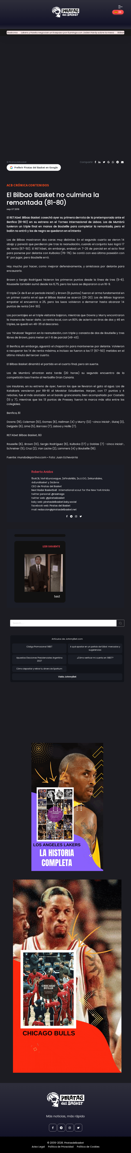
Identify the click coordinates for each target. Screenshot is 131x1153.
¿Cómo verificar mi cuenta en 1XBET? (95, 657)
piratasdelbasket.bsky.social (59, 502)
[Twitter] (104, 162)
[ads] (67, 807)
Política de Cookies (88, 1146)
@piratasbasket (55, 498)
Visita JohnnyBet (67, 676)
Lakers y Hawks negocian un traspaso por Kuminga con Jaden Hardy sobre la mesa (51, 32)
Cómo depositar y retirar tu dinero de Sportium (39, 668)
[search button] (120, 623)
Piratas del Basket (60, 505)
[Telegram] (117, 162)
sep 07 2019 (13, 209)
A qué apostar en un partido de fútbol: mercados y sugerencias (95, 648)
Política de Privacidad (61, 1146)
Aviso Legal (38, 1146)
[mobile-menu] (122, 7)
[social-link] (53, 1127)
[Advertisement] (38, 709)
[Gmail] (108, 162)
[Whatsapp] (113, 162)
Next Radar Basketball (44, 490)
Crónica (20, 185)
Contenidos (38, 185)
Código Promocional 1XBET (39, 646)
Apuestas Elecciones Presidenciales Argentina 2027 (39, 659)
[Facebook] (95, 162)
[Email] (122, 162)
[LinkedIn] (99, 162)
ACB (10, 185)
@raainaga (57, 494)
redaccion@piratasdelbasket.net (57, 509)
